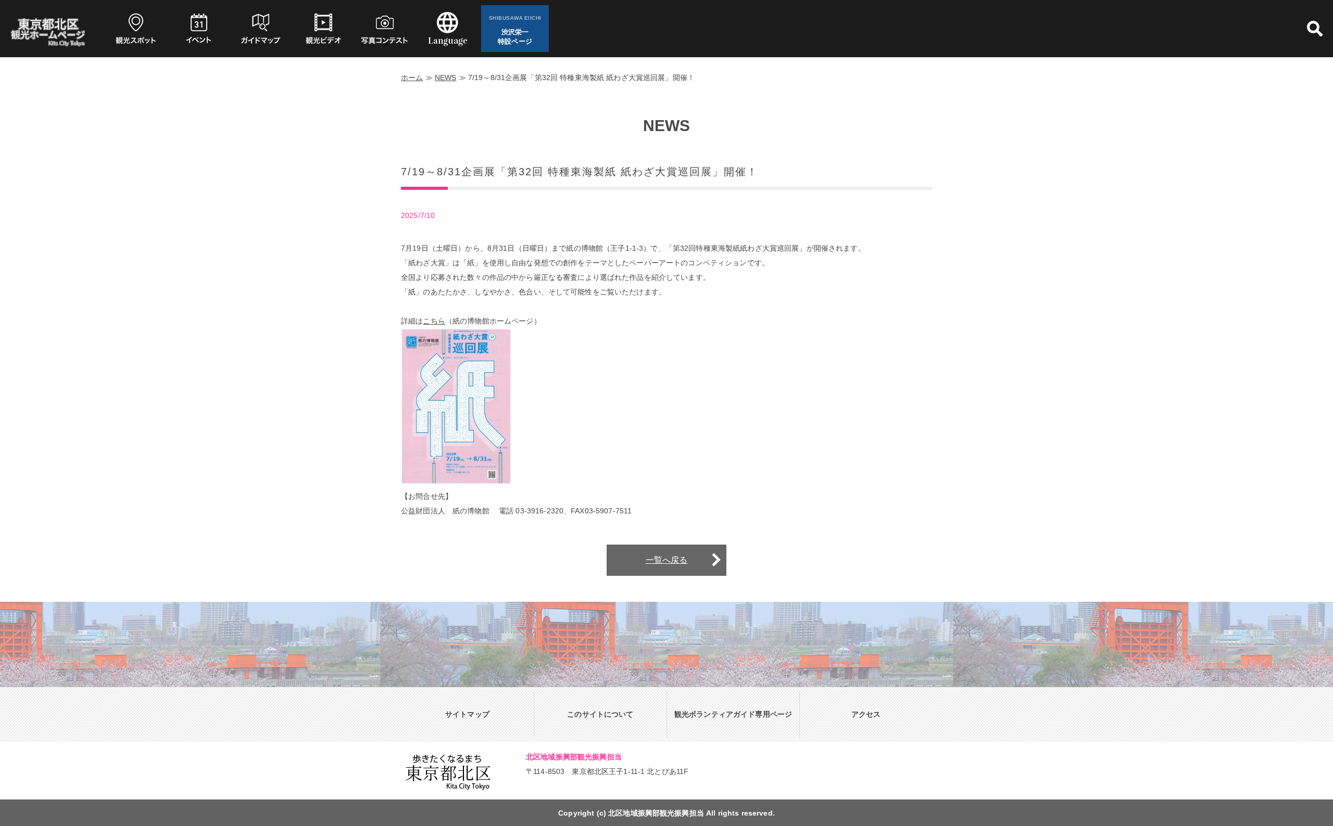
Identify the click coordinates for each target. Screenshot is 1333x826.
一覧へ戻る (667, 560)
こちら (434, 321)
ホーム (412, 77)
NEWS (446, 77)
